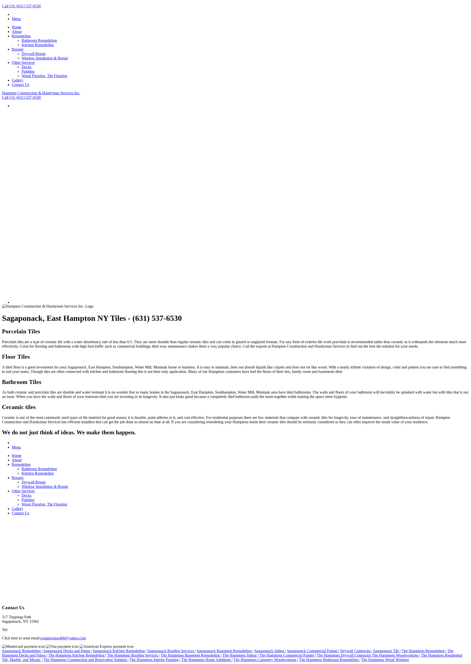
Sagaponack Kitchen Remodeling (119, 651)
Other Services (23, 62)
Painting (28, 71)
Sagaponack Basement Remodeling (225, 651)
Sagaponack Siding (269, 651)
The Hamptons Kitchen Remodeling (76, 655)
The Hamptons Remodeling (423, 651)
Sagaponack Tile (386, 651)
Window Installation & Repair (45, 58)
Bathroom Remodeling (39, 40)
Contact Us (20, 85)
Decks (26, 67)
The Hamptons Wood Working (385, 660)
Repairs (18, 49)
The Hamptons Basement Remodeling (191, 655)
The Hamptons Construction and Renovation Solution (85, 660)
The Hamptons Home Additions (206, 660)
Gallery (17, 80)
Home (16, 27)
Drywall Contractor (355, 651)
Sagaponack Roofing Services (171, 651)
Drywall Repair (34, 54)
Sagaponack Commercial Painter (313, 651)
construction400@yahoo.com (63, 638)
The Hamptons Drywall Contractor (344, 655)
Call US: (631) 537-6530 (21, 6)
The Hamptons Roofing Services (133, 655)
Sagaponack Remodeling (22, 651)
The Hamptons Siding (240, 655)
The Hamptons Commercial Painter (287, 655)
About (17, 31)
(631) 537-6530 (20, 630)
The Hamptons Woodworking (395, 655)
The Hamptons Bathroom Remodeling (329, 660)
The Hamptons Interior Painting (155, 660)
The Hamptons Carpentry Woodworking (265, 660)
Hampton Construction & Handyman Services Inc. (41, 93)
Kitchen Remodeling (38, 45)
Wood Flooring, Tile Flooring (44, 76)
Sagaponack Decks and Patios (67, 651)
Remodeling (21, 36)
